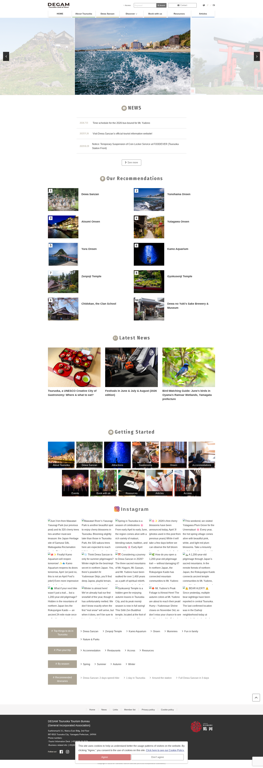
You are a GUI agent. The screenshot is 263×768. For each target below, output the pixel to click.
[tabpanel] (131, 56)
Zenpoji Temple (113, 631)
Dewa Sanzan (107, 13)
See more (133, 162)
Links (115, 709)
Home (92, 709)
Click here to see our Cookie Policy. (165, 750)
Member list (129, 709)
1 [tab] (112, 93)
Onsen (156, 631)
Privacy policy (148, 709)
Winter (131, 664)
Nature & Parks (91, 639)
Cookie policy (167, 709)
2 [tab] (120, 93)
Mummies (172, 631)
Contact (183, 5)
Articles (203, 13)
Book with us (155, 13)
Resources (179, 13)
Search (162, 5)
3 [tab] (127, 93)
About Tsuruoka (83, 13)
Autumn (117, 664)
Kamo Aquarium (137, 631)
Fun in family (191, 631)
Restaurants (113, 650)
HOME (60, 13)
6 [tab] (150, 93)
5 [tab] (143, 93)
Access (128, 5)
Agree (104, 757)
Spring (86, 664)
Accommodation (91, 650)
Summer (101, 664)
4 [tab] (135, 93)
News (104, 709)
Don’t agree (157, 757)
